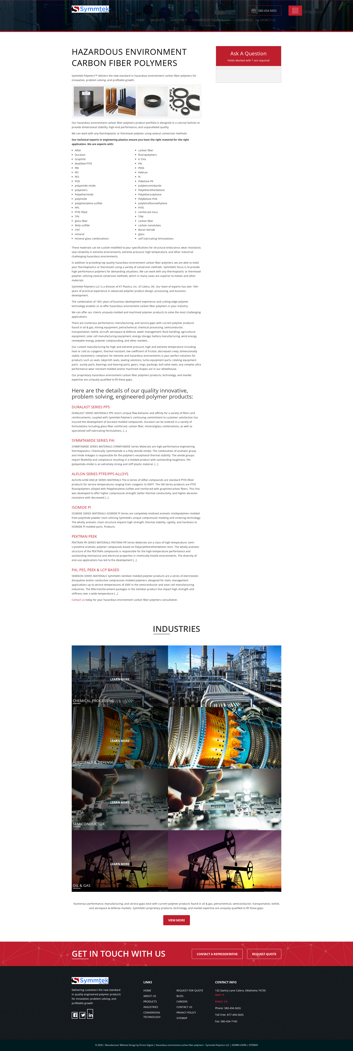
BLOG (179, 996)
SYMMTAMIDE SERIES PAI (93, 440)
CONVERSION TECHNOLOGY (211, 20)
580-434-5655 (267, 11)
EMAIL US (221, 1001)
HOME (140, 20)
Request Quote (264, 954)
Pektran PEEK (84, 536)
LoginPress (244, 20)
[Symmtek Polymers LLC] (90, 9)
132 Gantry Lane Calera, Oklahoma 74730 (240, 993)
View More (176, 920)
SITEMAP (181, 1018)
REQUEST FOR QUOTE (189, 990)
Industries (178, 20)
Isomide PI (81, 507)
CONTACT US (266, 20)
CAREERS (182, 1001)
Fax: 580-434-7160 (226, 1021)
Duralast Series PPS (91, 406)
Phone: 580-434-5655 (228, 1008)
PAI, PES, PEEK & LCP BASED (95, 569)
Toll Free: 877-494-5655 (229, 1014)
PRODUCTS (150, 1001)
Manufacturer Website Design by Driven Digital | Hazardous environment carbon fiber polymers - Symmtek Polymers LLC (167, 1045)
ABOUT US (149, 996)
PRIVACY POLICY (186, 1012)
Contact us (78, 600)
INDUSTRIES (150, 1007)
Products (157, 20)
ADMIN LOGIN (239, 1045)
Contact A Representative (217, 954)
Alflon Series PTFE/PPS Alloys (100, 473)
